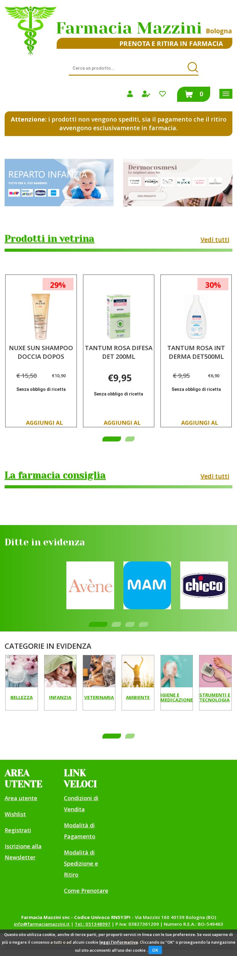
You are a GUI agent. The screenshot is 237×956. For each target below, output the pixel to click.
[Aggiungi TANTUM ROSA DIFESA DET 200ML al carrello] (122, 424)
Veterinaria (99, 697)
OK (155, 950)
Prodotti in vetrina (49, 239)
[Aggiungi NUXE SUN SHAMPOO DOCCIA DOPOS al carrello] (44, 424)
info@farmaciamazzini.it (42, 924)
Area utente (21, 798)
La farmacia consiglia (55, 475)
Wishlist (15, 814)
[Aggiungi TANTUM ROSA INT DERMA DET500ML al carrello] (199, 424)
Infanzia (60, 697)
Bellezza (21, 697)
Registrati (18, 830)
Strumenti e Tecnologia (214, 697)
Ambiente (138, 697)
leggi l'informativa (118, 942)
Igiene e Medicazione (176, 697)
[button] (111, 439)
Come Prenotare (86, 890)
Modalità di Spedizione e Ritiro (81, 863)
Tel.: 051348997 (92, 924)
